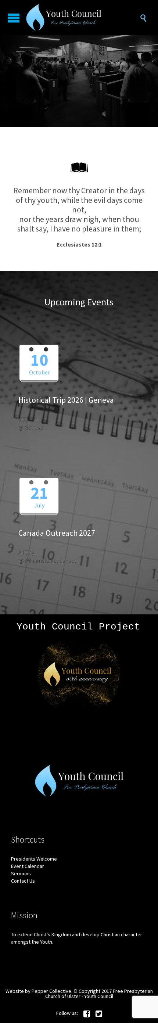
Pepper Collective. (52, 991)
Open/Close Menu (14, 17)
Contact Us (23, 880)
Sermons (21, 873)
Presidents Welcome (34, 858)
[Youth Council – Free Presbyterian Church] (83, 17)
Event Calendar (27, 866)
